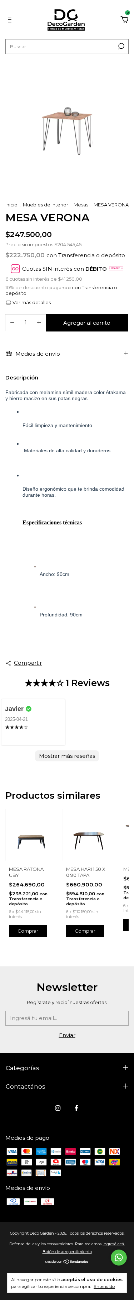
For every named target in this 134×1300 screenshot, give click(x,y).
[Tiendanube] (67, 1262)
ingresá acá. (114, 1243)
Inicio (11, 204)
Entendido (104, 1286)
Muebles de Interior (45, 204)
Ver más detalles (31, 302)
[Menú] (10, 20)
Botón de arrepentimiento (67, 1251)
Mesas (81, 204)
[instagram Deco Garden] (58, 1108)
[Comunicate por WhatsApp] (119, 1258)
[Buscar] (120, 46)
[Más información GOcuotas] (116, 269)
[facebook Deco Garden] (76, 1108)
